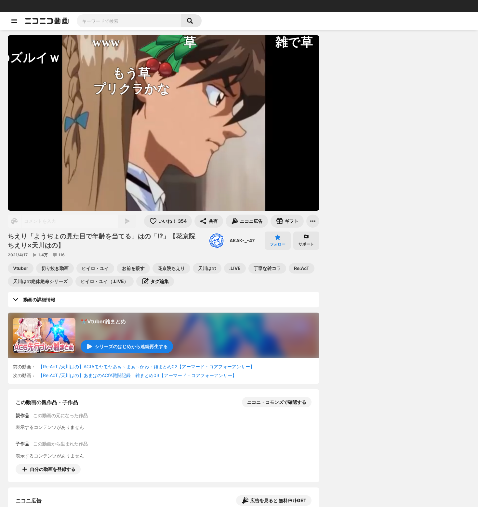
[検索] (191, 20)
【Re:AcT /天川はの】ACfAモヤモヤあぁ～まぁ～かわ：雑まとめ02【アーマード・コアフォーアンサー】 (146, 366)
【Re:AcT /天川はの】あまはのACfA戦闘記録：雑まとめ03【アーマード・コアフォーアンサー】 (137, 375)
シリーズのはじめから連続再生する (131, 346)
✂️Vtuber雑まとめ (103, 321)
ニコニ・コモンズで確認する (276, 402)
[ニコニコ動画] (47, 21)
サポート (306, 244)
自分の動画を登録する (52, 469)
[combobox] (129, 20)
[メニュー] (312, 221)
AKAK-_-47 (242, 240)
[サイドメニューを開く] (14, 20)
